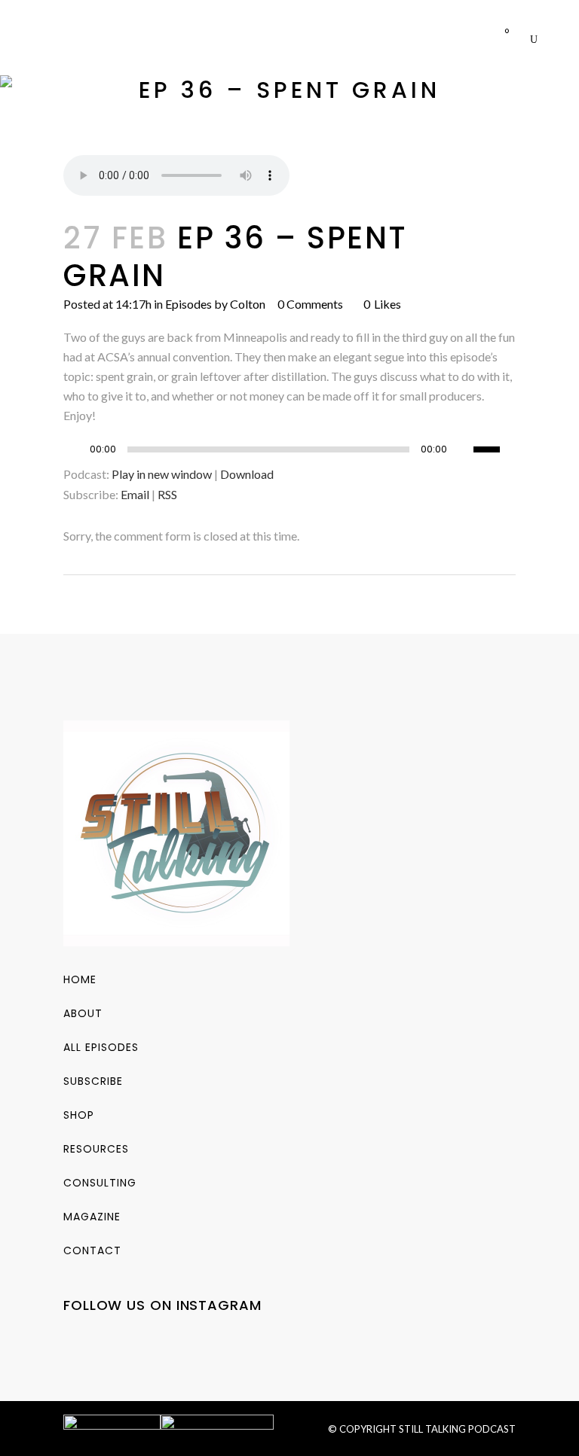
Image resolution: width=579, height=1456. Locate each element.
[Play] (79, 450)
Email (135, 494)
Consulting (99, 1182)
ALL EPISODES (101, 1047)
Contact (92, 1250)
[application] (289, 453)
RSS (167, 494)
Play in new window (162, 474)
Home (79, 979)
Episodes (188, 304)
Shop (78, 1114)
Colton (247, 304)
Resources (96, 1148)
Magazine (92, 1216)
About (83, 1013)
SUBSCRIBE (93, 1081)
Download (247, 474)
